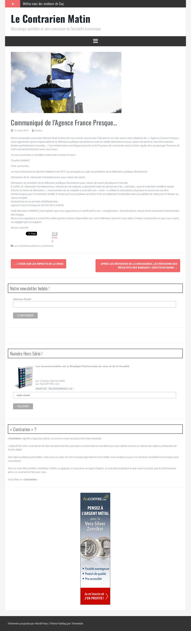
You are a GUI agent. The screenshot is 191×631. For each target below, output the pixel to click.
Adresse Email (22, 299)
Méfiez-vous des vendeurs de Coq (43, 3)
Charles (38, 130)
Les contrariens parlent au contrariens (34, 245)
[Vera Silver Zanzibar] (95, 549)
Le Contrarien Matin (50, 18)
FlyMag (62, 623)
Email (54, 239)
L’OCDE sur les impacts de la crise (38, 263)
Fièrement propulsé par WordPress (28, 623)
